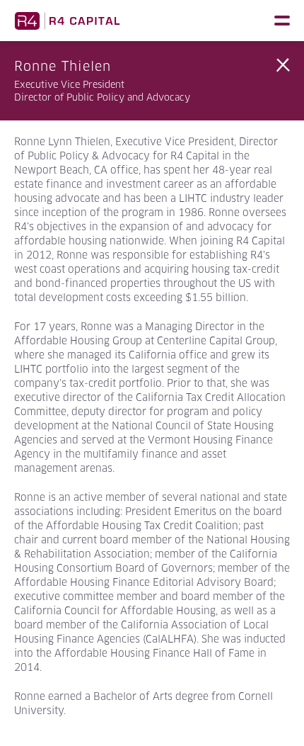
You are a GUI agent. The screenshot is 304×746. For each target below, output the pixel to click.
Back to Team (283, 65)
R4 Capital (67, 21)
